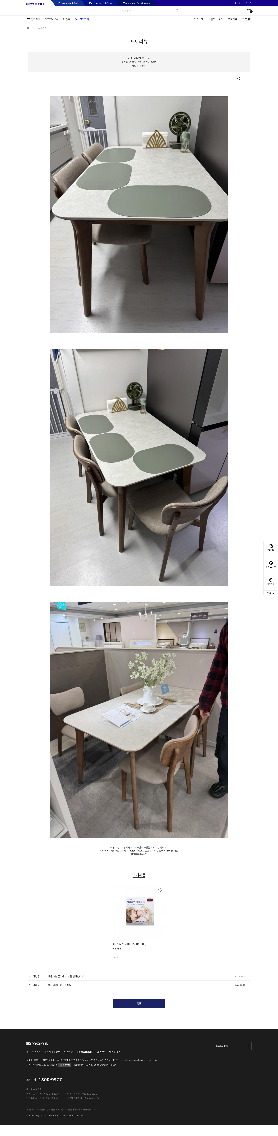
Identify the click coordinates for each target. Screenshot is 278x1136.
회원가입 (247, 3)
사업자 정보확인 (65, 1064)
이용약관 (68, 1051)
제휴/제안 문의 (33, 1051)
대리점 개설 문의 (52, 1051)
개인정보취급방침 (84, 1051)
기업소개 (199, 19)
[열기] (238, 78)
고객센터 (247, 19)
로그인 (237, 3)
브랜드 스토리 (215, 19)
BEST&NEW (51, 19)
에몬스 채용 (114, 1051)
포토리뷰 (232, 19)
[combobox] (232, 1046)
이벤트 (66, 19)
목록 (139, 1003)
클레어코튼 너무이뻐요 (59, 984)
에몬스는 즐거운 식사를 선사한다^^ (66, 976)
